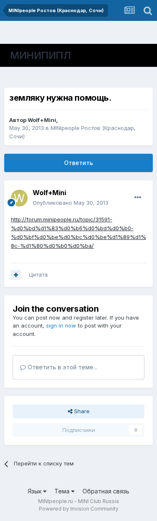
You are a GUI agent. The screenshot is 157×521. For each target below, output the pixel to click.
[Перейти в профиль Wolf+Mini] (19, 198)
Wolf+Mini (42, 120)
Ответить (78, 162)
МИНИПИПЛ (40, 55)
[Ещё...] (137, 198)
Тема (62, 491)
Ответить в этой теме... (61, 367)
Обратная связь (105, 491)
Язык (35, 491)
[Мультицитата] (16, 275)
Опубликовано (70, 202)
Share (81, 411)
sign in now (61, 325)
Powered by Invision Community (78, 509)
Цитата (38, 274)
